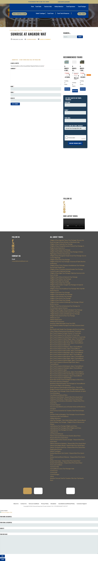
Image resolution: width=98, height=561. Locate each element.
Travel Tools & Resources (63, 13)
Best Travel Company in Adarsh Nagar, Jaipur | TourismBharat (67, 339)
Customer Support (55, 405)
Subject (2, 528)
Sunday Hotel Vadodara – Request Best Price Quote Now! (66, 463)
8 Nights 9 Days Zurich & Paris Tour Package (62, 315)
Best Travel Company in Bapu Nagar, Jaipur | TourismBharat (66, 358)
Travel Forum (50, 13)
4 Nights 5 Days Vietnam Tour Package (61, 296)
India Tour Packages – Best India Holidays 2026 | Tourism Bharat (68, 420)
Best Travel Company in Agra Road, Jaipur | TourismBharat (66, 341)
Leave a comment (45, 39)
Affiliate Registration (56, 319)
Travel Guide (38, 6)
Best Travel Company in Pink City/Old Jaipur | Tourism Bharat (67, 374)
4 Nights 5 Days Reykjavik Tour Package (61, 294)
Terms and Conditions (56, 465)
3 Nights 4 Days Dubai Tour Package (60, 250)
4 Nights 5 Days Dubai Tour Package (60, 283)
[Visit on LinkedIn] (64, 210)
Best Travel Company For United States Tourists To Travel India (67, 337)
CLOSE (2, 559)
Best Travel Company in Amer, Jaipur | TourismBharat (65, 348)
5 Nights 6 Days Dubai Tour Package (60, 300)
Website (13, 98)
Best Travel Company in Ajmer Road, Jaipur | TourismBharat (66, 343)
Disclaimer (53, 503)
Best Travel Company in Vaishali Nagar (60, 377)
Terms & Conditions (34, 503)
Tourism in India (48, 6)
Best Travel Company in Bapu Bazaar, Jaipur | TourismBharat (67, 356)
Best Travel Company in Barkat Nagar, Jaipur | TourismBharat (67, 360)
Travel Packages (82, 6)
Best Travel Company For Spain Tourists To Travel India (65, 333)
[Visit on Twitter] (64, 205)
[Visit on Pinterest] (64, 212)
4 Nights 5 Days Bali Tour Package (59, 281)
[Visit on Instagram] (64, 207)
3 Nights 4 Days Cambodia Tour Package (61, 244)
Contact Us (24, 503)
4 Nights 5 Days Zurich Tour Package (60, 298)
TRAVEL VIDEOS (81, 14)
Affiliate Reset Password (57, 321)
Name (12, 86)
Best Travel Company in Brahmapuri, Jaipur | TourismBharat (66, 366)
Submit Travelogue (40, 13)
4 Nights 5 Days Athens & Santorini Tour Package (63, 277)
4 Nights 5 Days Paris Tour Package (60, 292)
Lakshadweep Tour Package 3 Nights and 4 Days (63, 426)
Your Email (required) (6, 522)
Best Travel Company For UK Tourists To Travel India (64, 335)
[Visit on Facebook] (64, 202)
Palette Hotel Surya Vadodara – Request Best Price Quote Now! (68, 443)
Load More (14, 107)
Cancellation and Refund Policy (58, 395)
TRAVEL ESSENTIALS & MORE (19, 14)
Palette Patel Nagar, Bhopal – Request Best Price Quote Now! (67, 445)
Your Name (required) (6, 516)
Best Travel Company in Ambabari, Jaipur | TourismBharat (66, 346)
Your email (67, 118)
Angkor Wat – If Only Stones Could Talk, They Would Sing (28, 30)
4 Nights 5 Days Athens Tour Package (60, 279)
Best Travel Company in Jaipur (58, 370)
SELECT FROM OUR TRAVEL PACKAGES (74, 126)
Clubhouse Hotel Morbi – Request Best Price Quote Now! (66, 399)
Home (32, 6)
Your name (67, 102)
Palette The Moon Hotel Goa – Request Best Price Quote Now (67, 447)
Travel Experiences (70, 6)
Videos (52, 476)
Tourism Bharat (31, 39)
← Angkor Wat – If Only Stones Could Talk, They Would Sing (26, 60)
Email (12, 92)
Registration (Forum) (56, 449)
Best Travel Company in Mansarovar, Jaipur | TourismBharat (66, 372)
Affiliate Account (55, 317)
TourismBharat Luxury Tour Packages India (62, 468)
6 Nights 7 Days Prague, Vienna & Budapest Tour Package (66, 310)
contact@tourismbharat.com (20, 261)
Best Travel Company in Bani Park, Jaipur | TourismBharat (66, 354)
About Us (16, 503)
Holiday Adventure (59, 6)
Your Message (3, 534)
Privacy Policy (45, 503)
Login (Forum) (54, 432)
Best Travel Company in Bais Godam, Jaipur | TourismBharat (66, 350)
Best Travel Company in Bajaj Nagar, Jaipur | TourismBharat (66, 352)
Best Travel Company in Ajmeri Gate (60, 345)
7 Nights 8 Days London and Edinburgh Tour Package (65, 314)
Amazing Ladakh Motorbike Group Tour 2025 (62, 323)
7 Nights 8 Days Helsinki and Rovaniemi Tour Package (65, 312)
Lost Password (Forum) (56, 434)
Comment (13, 68)
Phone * (67, 110)
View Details (67, 89)
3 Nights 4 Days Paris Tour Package (60, 259)
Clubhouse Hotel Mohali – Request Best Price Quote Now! (66, 397)
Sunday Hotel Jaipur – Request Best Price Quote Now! (65, 461)
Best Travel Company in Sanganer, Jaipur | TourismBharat (66, 375)
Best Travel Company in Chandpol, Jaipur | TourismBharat (66, 368)
